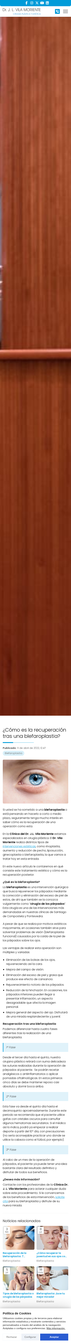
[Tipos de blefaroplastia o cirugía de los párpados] (18, 1278)
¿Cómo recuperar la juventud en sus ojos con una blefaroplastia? (52, 1254)
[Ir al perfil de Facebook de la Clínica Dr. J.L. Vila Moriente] (26, 3)
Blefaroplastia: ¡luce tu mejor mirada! (51, 1295)
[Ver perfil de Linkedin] (47, 3)
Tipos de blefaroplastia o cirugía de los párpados (18, 1295)
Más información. (56, 1328)
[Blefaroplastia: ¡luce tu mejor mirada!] (52, 1278)
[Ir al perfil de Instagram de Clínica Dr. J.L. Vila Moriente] (31, 3)
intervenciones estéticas (19, 846)
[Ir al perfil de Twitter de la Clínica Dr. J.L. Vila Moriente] (36, 3)
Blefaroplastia (13, 753)
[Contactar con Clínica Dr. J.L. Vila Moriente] (57, 11)
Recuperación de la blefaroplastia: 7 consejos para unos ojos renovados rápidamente (18, 1254)
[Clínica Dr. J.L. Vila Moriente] (22, 11)
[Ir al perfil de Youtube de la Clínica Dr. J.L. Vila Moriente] (42, 3)
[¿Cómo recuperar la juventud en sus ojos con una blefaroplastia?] (52, 1238)
